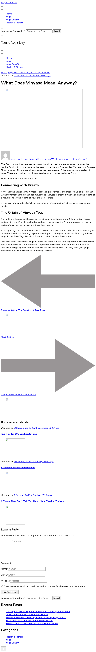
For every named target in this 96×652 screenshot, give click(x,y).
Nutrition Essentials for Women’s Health (27, 614)
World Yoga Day (13, 42)
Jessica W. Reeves (19, 159)
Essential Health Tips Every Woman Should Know (32, 623)
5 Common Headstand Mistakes (18, 467)
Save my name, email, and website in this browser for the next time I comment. (44, 586)
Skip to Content (9, 2)
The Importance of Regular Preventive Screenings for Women (38, 611)
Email (4, 574)
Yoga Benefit (12, 19)
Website (5, 580)
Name (4, 568)
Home (9, 13)
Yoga (8, 16)
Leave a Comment (58, 159)
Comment (6, 563)
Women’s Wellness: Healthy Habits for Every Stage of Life (36, 617)
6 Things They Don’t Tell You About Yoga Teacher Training (32, 501)
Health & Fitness (14, 22)
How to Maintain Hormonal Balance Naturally (29, 620)
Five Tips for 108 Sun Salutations (19, 433)
